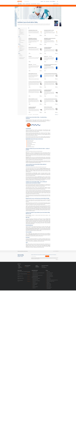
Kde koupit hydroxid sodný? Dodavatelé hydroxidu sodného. (35, 276)
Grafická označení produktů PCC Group (50, 281)
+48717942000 (27, 266)
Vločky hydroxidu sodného (35, 286)
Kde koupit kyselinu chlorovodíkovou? (36, 278)
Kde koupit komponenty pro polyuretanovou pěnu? (38, 275)
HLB (40, 176)
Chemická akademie (49, 288)
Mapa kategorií (48, 282)
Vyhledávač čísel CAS (49, 283)
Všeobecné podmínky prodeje (50, 275)
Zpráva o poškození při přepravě (50, 276)
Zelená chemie (47, 1)
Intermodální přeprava (35, 284)
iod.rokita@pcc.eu (44, 267)
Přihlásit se (47, 256)
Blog (44, 1)
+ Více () (19, 51)
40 (37, 114)
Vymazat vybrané (19, 37)
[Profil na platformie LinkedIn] (37, 266)
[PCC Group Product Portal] (20, 1)
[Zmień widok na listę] (28, 28)
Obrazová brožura (48, 277)
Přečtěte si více (57, 259)
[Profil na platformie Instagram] (38, 266)
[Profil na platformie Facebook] (36, 266)
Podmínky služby (48, 271)
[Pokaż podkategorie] (26, 45)
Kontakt (51, 1)
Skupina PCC (42, 1)
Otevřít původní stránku (25, 251)
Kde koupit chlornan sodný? (35, 279)
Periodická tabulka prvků (49, 287)
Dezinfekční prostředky (35, 271)
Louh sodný (34, 285)
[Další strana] (57, 28)
